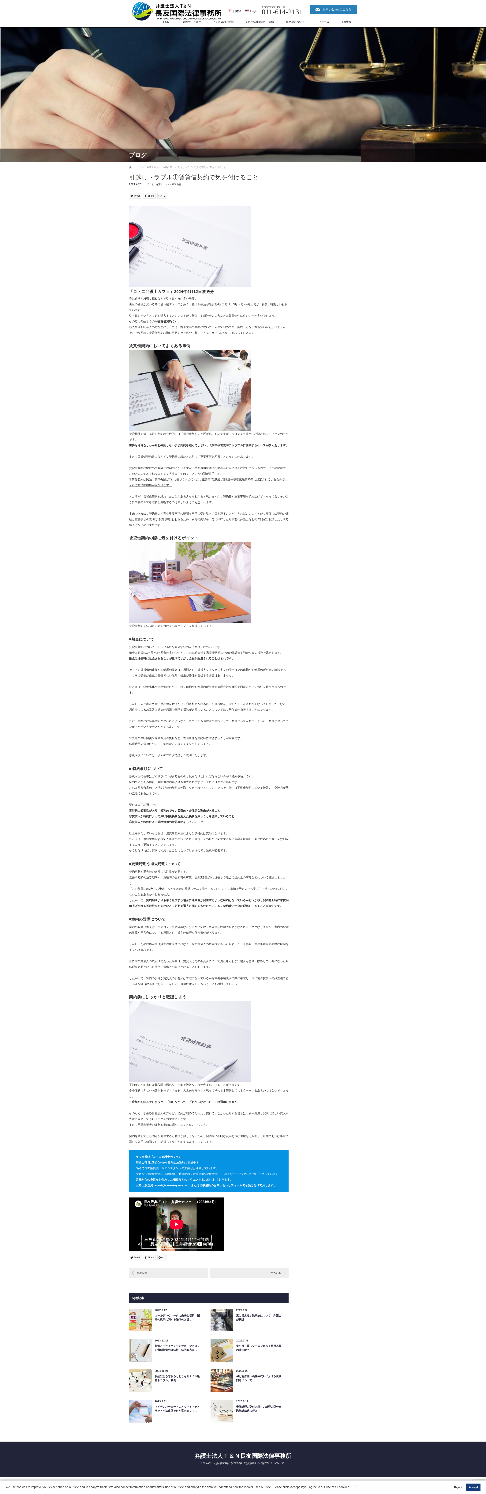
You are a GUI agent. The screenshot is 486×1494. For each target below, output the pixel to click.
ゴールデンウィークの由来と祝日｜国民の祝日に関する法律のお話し (177, 1317)
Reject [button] (458, 1487)
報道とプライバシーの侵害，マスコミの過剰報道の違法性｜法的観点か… (177, 1347)
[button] (351, 1487)
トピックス (322, 21)
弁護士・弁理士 (192, 21)
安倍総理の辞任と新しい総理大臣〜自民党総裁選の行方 (258, 1408)
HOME (167, 21)
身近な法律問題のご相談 (260, 21)
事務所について (295, 21)
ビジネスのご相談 (223, 21)
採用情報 (346, 21)
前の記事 (142, 1273)
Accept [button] (473, 1487)
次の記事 (275, 1273)
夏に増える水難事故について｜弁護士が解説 (258, 1317)
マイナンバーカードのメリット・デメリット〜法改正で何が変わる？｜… (177, 1408)
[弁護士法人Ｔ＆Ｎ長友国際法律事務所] (176, 11)
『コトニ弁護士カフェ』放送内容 (164, 184)
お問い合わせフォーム (228, 1185)
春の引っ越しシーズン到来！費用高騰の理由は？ (258, 1347)
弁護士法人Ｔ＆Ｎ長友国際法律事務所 (243, 1456)
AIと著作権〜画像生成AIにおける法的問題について (258, 1378)
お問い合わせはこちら (337, 9)
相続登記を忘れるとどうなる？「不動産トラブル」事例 (177, 1378)
